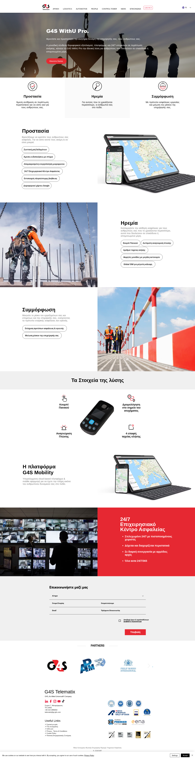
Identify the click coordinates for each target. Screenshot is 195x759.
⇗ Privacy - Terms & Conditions (56, 731)
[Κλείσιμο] (192, 755)
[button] (67, 8)
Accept (185, 755)
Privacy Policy (89, 755)
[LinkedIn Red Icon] (46, 701)
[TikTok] (63, 701)
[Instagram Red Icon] (55, 701)
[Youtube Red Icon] (59, 701)
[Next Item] (149, 665)
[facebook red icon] (50, 701)
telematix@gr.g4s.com (53, 712)
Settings (175, 755)
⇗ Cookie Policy (50, 733)
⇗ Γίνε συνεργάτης (51, 726)
